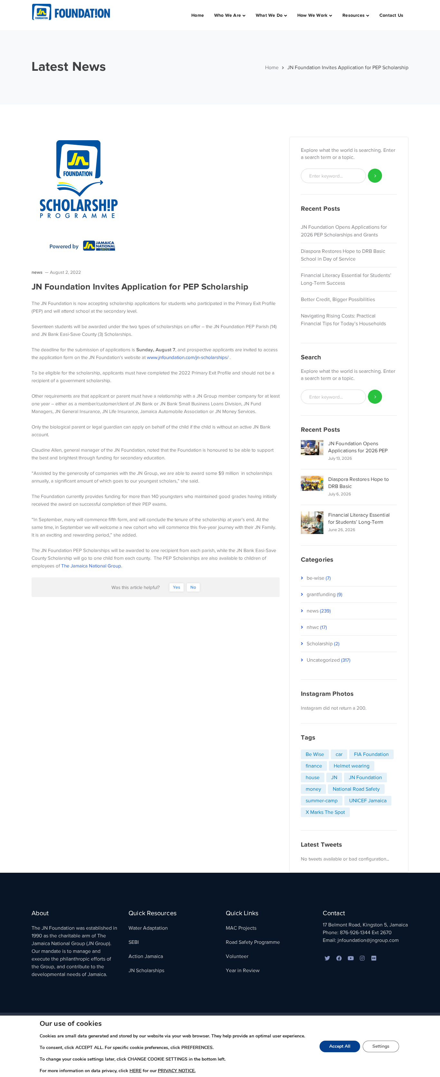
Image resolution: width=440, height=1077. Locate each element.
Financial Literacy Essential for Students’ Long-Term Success (346, 279)
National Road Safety (356, 789)
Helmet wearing (351, 766)
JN (334, 777)
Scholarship (320, 644)
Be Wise (315, 754)
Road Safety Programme (253, 942)
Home (272, 67)
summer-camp (322, 801)
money (313, 789)
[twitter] (327, 958)
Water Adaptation (148, 928)
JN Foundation (365, 777)
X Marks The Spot (325, 812)
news (37, 272)
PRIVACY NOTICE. (177, 1071)
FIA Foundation (371, 754)
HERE (135, 1071)
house (313, 777)
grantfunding (321, 594)
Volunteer (237, 956)
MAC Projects (241, 928)
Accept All (339, 1046)
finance (314, 766)
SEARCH (375, 176)
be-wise (315, 578)
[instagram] (362, 958)
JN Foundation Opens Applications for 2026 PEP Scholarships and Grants (344, 231)
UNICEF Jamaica (368, 801)
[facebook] (339, 958)
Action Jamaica (146, 956)
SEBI (134, 942)
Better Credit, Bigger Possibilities (338, 299)
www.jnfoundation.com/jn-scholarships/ (187, 357)
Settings (380, 1046)
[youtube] (351, 958)
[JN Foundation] (72, 11)
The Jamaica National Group (91, 565)
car (339, 754)
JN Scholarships (146, 970)
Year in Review (243, 970)
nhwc (313, 627)
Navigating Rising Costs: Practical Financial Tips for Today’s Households (343, 320)
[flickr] (374, 958)
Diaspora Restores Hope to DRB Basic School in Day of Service (343, 255)
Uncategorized (323, 660)
